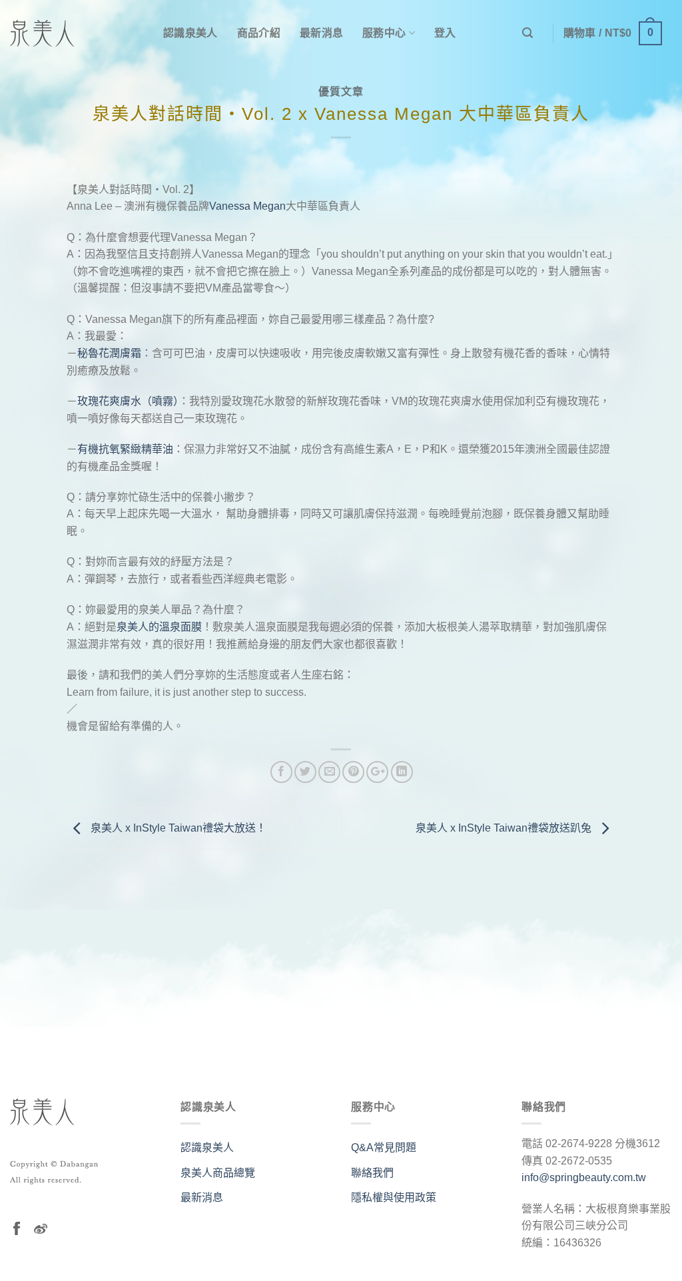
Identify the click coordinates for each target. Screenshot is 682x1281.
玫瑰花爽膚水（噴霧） (127, 401)
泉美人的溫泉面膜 (159, 627)
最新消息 (321, 33)
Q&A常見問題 (383, 1147)
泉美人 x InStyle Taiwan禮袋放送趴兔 (505, 828)
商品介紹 (258, 33)
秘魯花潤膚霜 (109, 353)
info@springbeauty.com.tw (583, 1177)
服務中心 (384, 33)
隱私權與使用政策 (393, 1197)
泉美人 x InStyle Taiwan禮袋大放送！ (177, 828)
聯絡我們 (372, 1172)
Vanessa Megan (247, 206)
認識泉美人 (190, 33)
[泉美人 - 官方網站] (76, 33)
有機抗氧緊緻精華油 (125, 449)
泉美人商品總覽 (217, 1172)
